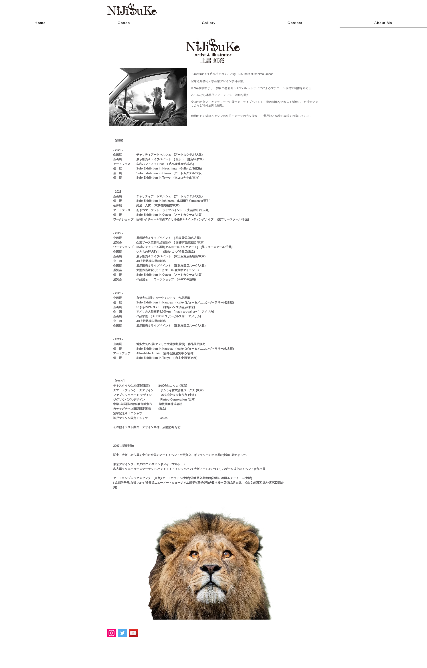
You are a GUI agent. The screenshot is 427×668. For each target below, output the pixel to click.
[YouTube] (133, 633)
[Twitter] (122, 633)
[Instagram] (111, 633)
